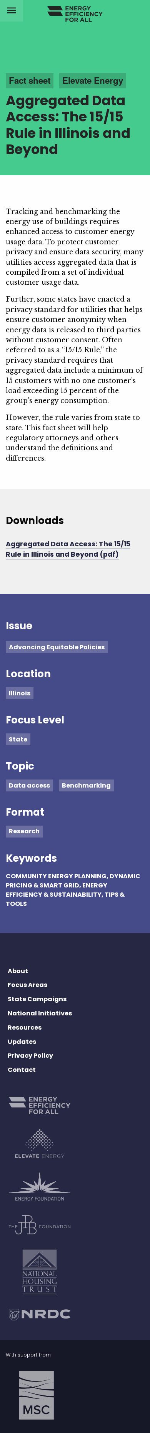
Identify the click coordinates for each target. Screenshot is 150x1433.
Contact (22, 1069)
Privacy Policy (30, 1055)
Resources (25, 1027)
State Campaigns (37, 999)
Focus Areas (27, 984)
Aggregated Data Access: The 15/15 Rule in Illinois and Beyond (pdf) (68, 549)
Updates (22, 1041)
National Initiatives (40, 1013)
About (18, 971)
